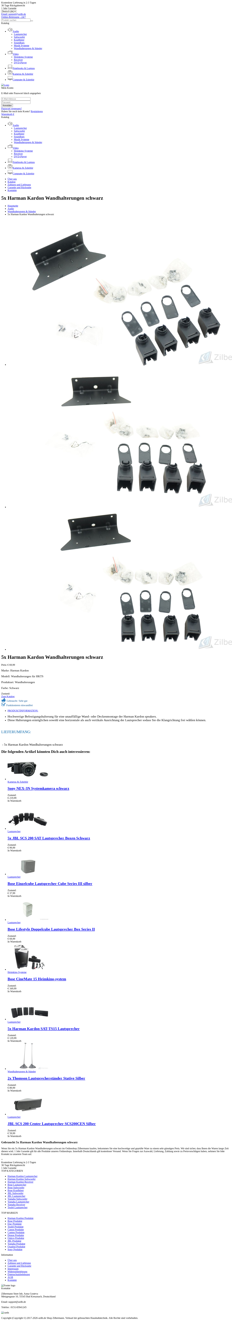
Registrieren (37, 111)
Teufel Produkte (16, 1226)
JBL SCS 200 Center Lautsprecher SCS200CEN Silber (52, 1124)
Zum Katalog (8, 696)
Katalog (11, 181)
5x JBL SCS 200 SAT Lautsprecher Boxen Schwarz (49, 838)
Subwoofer (19, 37)
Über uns (12, 179)
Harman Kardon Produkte (20, 1218)
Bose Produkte (15, 1221)
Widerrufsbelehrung (17, 1271)
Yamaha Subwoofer (17, 1199)
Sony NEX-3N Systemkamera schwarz (38, 788)
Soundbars (19, 42)
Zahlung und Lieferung (19, 184)
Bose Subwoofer (16, 1187)
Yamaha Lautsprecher (18, 1201)
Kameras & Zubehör (18, 782)
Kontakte (12, 190)
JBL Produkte (14, 1241)
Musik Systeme (21, 45)
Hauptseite (13, 205)
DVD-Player (20, 62)
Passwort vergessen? (11, 108)
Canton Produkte (16, 1232)
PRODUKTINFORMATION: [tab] (23, 710)
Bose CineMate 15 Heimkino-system (37, 979)
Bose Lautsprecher (17, 1184)
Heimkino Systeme (23, 57)
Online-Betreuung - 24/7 (13, 17)
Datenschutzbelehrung (19, 1274)
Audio (11, 208)
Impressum (13, 1268)
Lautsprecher (20, 34)
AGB (10, 1277)
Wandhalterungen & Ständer (28, 48)
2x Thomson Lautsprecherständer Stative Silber (46, 1078)
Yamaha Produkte (16, 1243)
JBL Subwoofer (15, 1193)
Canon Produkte (16, 1229)
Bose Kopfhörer (16, 1190)
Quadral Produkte (16, 1246)
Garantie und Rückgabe (19, 187)
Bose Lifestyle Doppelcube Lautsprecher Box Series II (51, 929)
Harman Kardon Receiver (20, 1182)
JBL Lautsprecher (16, 1196)
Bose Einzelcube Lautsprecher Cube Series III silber (50, 884)
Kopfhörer (19, 40)
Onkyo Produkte (16, 1238)
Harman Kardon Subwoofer (22, 1179)
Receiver (18, 59)
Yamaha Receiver (16, 1204)
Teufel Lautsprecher (17, 1207)
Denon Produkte (16, 1235)
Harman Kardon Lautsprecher (22, 1176)
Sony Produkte (15, 1249)
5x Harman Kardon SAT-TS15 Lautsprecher (44, 1029)
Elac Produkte (15, 1224)
